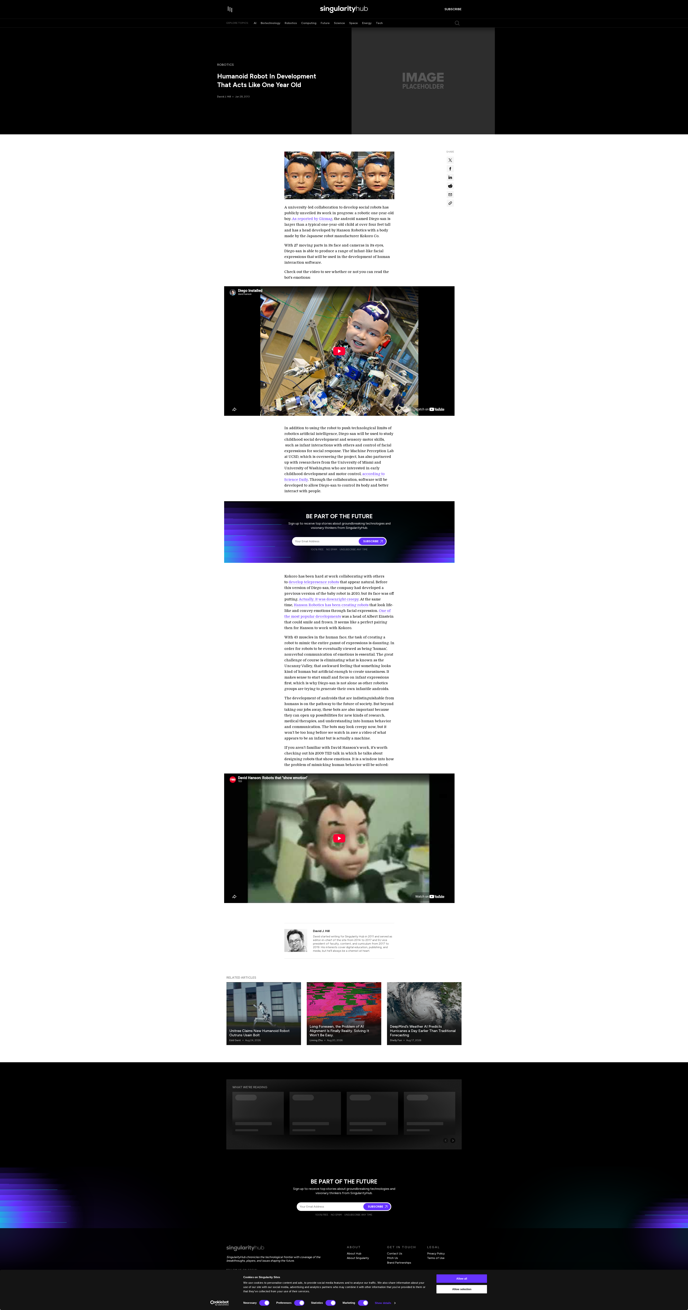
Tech (379, 23)
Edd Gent (235, 1040)
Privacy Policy (436, 1253)
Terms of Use (436, 1258)
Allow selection (461, 1289)
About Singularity (358, 1258)
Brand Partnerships (399, 1262)
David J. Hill (224, 96)
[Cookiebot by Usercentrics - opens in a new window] (219, 1303)
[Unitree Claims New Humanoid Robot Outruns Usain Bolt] (263, 1013)
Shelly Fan (396, 1040)
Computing (308, 23)
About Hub (354, 1253)
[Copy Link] (450, 203)
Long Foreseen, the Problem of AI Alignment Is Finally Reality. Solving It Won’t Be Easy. (339, 1030)
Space (353, 23)
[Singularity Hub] (344, 9)
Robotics (291, 23)
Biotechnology (270, 23)
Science (339, 23)
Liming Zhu (316, 1040)
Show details (383, 1302)
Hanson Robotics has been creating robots (331, 605)
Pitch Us (392, 1258)
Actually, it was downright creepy (329, 599)
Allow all (461, 1278)
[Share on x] (450, 160)
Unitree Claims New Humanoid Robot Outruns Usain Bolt (259, 1033)
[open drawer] (230, 9)
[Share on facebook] (450, 168)
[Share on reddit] (450, 186)
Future (325, 23)
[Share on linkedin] (450, 177)
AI (255, 23)
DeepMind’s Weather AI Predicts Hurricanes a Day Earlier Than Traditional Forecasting (423, 1030)
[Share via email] (450, 194)
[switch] (299, 1303)
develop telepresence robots (314, 582)
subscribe (453, 9)
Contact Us (394, 1253)
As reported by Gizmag (312, 219)
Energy (367, 23)
